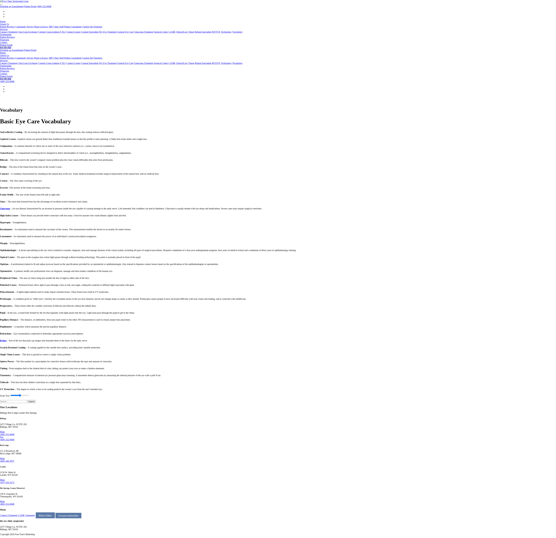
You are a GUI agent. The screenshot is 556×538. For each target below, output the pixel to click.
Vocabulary (237, 32)
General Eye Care (125, 32)
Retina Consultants (73, 26)
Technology (226, 32)
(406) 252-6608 (44, 6)
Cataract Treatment (8, 32)
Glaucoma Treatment (143, 32)
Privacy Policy (45, 515)
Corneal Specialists (89, 32)
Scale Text (5, 396)
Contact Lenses (73, 32)
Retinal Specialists (203, 32)
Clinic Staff (58, 26)
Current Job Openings (92, 26)
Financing (4, 40)
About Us (4, 24)
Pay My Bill (5, 47)
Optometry (30, 515)
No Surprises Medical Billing (68, 516)
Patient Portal (30, 6)
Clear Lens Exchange (28, 32)
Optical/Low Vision (185, 32)
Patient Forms (6, 45)
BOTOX (216, 32)
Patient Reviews (7, 26)
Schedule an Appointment (12, 6)
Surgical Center (161, 32)
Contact (3, 42)
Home (3, 21)
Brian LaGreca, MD (43, 26)
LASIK (172, 32)
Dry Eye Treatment (108, 32)
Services (4, 29)
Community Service (24, 26)
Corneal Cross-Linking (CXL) (52, 32)
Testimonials (5, 34)
